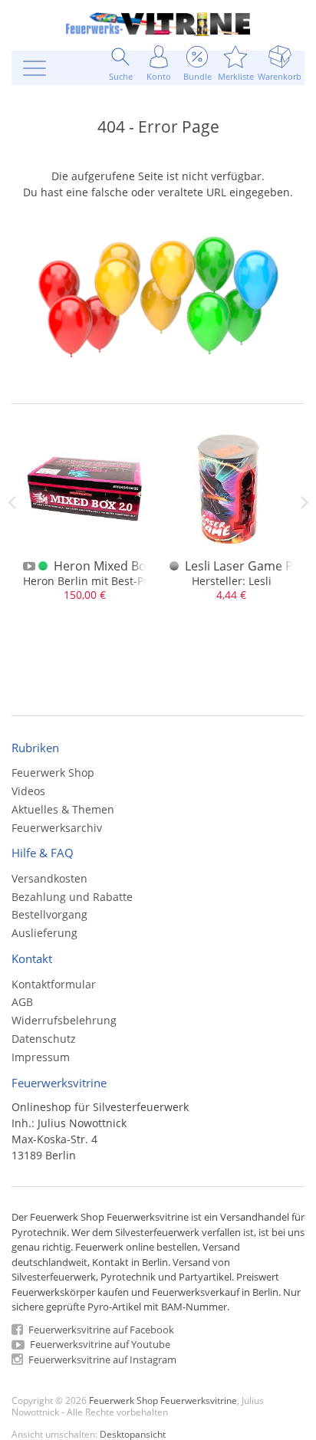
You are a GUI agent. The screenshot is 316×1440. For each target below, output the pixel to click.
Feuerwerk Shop (53, 772)
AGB (22, 1002)
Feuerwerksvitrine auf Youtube (99, 1344)
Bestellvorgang (49, 914)
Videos (28, 791)
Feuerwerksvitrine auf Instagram (101, 1359)
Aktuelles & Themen (63, 809)
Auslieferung (44, 932)
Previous (11, 502)
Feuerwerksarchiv (57, 827)
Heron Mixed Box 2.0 (113, 565)
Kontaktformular (54, 984)
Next (304, 502)
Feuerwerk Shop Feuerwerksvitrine (163, 1400)
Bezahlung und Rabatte (72, 896)
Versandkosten (49, 878)
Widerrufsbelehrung (64, 1020)
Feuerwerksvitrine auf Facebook (100, 1329)
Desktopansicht (133, 1434)
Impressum (41, 1057)
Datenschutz (44, 1038)
